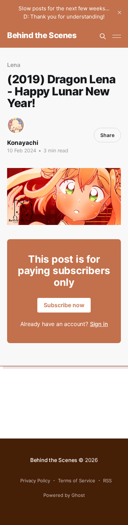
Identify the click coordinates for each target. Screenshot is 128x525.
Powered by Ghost (64, 495)
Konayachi (22, 142)
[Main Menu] (116, 36)
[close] (119, 12)
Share (107, 135)
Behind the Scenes (42, 35)
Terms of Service (76, 480)
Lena (13, 64)
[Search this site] (102, 36)
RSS (107, 480)
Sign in (99, 323)
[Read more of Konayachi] (16, 125)
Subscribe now (64, 305)
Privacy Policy (35, 480)
